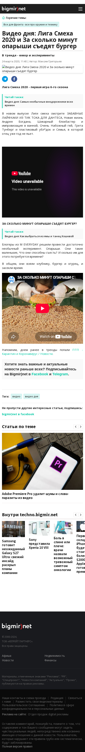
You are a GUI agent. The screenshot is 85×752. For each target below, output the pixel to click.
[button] (75, 426)
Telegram (60, 374)
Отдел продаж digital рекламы (48, 714)
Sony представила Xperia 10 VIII (39, 543)
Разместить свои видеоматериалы (39, 701)
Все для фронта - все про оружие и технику (31, 24)
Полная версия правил (17, 746)
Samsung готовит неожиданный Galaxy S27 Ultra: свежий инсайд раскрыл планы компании (13, 557)
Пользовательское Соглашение (23, 705)
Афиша (6, 656)
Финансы (50, 660)
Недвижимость (54, 656)
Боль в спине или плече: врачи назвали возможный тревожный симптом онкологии (63, 554)
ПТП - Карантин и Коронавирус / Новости (42, 352)
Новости (8, 660)
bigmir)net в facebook (18, 414)
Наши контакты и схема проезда (24, 698)
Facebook (40, 374)
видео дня (31, 396)
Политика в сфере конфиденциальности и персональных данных (38, 707)
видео (16, 396)
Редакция (57, 698)
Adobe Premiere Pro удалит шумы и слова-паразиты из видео (35, 495)
